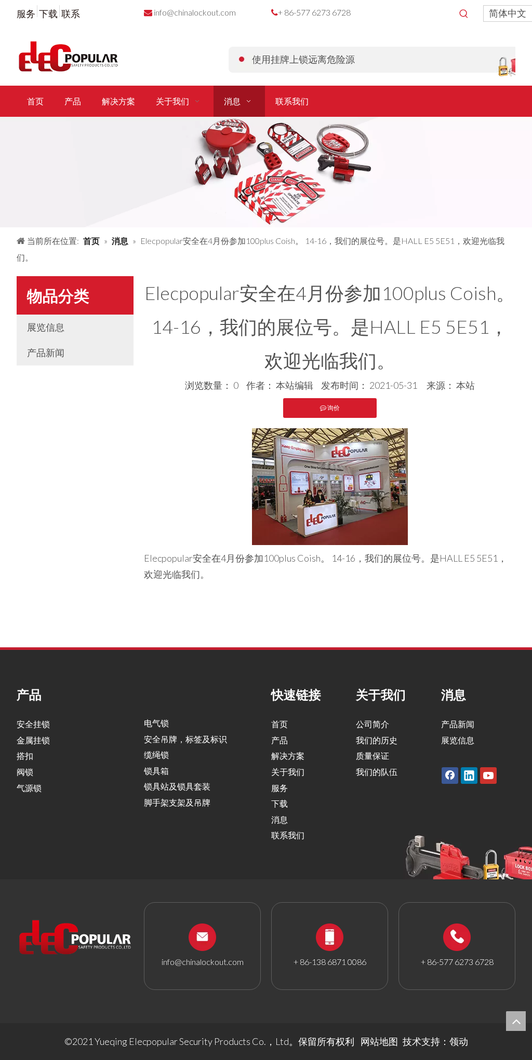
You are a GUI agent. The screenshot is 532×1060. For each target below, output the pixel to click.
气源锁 (29, 788)
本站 (465, 385)
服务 (26, 13)
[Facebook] (450, 775)
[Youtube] (488, 775)
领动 (458, 1041)
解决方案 (287, 755)
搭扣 (25, 755)
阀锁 (25, 772)
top (516, 1021)
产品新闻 (45, 352)
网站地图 (379, 1041)
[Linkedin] (469, 775)
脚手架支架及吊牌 (177, 802)
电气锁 (156, 723)
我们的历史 (376, 740)
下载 (48, 13)
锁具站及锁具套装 (177, 786)
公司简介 (372, 724)
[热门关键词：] (464, 14)
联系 (70, 13)
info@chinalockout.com (195, 12)
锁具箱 (156, 771)
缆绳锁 (156, 754)
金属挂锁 (33, 740)
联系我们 (287, 835)
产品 (279, 740)
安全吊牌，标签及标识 (185, 739)
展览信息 (45, 327)
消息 (279, 819)
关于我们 (287, 772)
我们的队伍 (376, 772)
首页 (279, 724)
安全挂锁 (33, 724)
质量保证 (372, 755)
